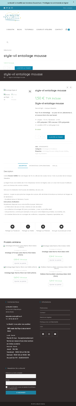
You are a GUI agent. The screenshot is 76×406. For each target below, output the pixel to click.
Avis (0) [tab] (54, 165)
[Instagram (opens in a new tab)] (9, 8)
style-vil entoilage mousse (17, 77)
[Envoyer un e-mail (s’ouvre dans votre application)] (12, 8)
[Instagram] (49, 334)
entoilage (45, 151)
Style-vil (37, 153)
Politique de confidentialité (49, 322)
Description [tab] (23, 165)
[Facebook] (43, 334)
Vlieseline (44, 153)
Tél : (12, 319)
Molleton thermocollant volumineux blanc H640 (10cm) (55, 275)
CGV (41, 326)
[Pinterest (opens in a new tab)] (7, 8)
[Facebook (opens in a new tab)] (5, 8)
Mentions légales (45, 317)
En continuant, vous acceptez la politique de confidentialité (20, 388)
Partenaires (44, 308)
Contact (42, 312)
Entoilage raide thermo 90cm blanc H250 (55, 252)
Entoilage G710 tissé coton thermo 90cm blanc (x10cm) (20, 254)
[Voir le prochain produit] (70, 87)
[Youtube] (55, 334)
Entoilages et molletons (49, 149)
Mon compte (67, 8)
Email (7, 380)
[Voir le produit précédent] (67, 87)
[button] (30, 91)
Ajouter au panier (24, 68)
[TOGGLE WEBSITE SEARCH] (7, 42)
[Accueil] (4, 77)
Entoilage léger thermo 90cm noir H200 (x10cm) (20, 273)
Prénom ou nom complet (14, 373)
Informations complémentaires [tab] (39, 165)
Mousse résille (53, 151)
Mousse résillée (63, 151)
